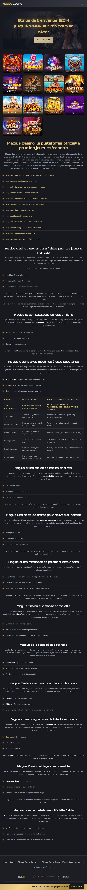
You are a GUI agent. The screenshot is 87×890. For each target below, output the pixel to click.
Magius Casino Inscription (73, 862)
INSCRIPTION (43, 40)
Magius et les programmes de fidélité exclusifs (24, 228)
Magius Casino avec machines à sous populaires (25, 187)
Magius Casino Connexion (29, 862)
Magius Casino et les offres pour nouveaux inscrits (26, 198)
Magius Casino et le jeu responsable (20, 233)
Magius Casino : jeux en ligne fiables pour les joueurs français (30, 175)
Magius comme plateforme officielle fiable (23, 239)
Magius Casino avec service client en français (24, 222)
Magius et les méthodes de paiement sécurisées (25, 204)
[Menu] (82, 4)
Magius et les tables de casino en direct (22, 193)
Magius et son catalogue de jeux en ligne (22, 181)
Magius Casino (10, 862)
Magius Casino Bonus (51, 862)
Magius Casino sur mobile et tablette (21, 210)
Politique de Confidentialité (44, 867)
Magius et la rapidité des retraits (19, 216)
